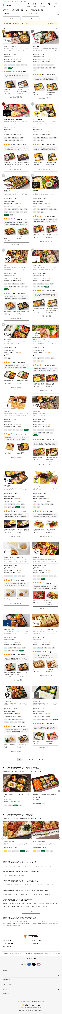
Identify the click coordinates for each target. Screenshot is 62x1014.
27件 (48, 723)
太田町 (13, 906)
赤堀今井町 (11, 904)
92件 (19, 580)
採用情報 (34, 1007)
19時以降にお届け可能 (51, 885)
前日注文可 (21, 885)
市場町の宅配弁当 (48, 953)
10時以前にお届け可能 (40, 885)
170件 (19, 511)
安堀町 (34, 904)
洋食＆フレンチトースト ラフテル (12, 801)
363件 (19, 434)
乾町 (56, 904)
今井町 (9, 906)
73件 (48, 583)
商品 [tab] (11, 18)
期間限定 (16, 885)
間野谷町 (5, 904)
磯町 (43, 904)
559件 (19, 219)
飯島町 (39, 904)
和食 (4, 866)
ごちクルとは (6, 940)
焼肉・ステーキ (13, 866)
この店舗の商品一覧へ (16, 97)
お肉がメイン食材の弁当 (19, 875)
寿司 (23, 866)
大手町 (18, 906)
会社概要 (22, 1007)
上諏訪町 (44, 906)
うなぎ (50, 866)
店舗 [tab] (30, 18)
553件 (48, 144)
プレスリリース (38, 1007)
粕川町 (27, 906)
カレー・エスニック (29, 866)
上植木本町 (38, 906)
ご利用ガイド (35, 940)
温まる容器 (32, 885)
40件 (19, 654)
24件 (19, 726)
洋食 (6, 866)
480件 (48, 216)
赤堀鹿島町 (18, 904)
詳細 (20, 59)
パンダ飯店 (36, 799)
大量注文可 (26, 885)
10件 (48, 511)
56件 (19, 293)
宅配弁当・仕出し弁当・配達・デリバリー (13, 953)
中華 (9, 866)
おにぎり (43, 866)
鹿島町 (23, 906)
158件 (48, 652)
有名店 (8, 885)
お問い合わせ (6, 946)
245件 (48, 365)
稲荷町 (52, 904)
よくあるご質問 (7, 943)
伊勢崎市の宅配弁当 (38, 953)
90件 (19, 362)
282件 (48, 290)
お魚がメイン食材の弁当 (8, 875)
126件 (48, 439)
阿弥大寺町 (28, 904)
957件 (48, 74)
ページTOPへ (30, 958)
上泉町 (32, 906)
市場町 (47, 904)
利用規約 (34, 943)
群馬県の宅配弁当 (28, 953)
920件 (19, 72)
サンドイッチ (37, 866)
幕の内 (46, 866)
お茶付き (4, 885)
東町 (23, 904)
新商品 (12, 885)
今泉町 (4, 906)
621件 (19, 144)
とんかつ (20, 866)
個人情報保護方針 (29, 1007)
